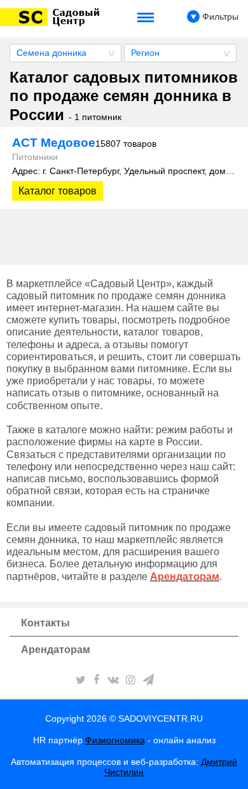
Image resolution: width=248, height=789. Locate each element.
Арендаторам (55, 649)
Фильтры (219, 16)
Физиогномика (115, 740)
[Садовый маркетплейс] (52, 17)
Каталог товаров (57, 190)
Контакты (45, 622)
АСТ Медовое (84, 142)
